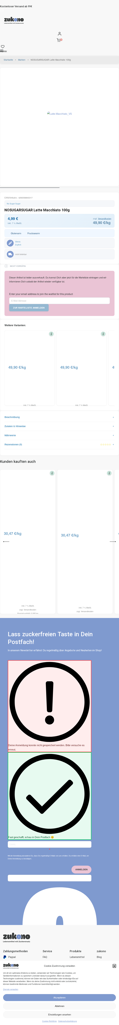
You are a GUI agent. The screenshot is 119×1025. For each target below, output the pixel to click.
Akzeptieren (59, 997)
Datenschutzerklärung (67, 1021)
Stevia (17, 241)
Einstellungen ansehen (59, 1014)
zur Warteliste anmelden (29, 307)
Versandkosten (104, 218)
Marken (21, 59)
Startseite (8, 59)
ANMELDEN (81, 869)
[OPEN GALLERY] (59, 127)
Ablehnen (59, 1006)
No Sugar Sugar (13, 203)
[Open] (2, 46)
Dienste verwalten (10, 989)
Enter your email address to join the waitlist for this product (41, 294)
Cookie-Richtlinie (49, 1021)
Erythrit (18, 244)
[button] (114, 965)
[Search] (1, 29)
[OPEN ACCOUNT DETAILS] (59, 33)
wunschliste (3, 51)
